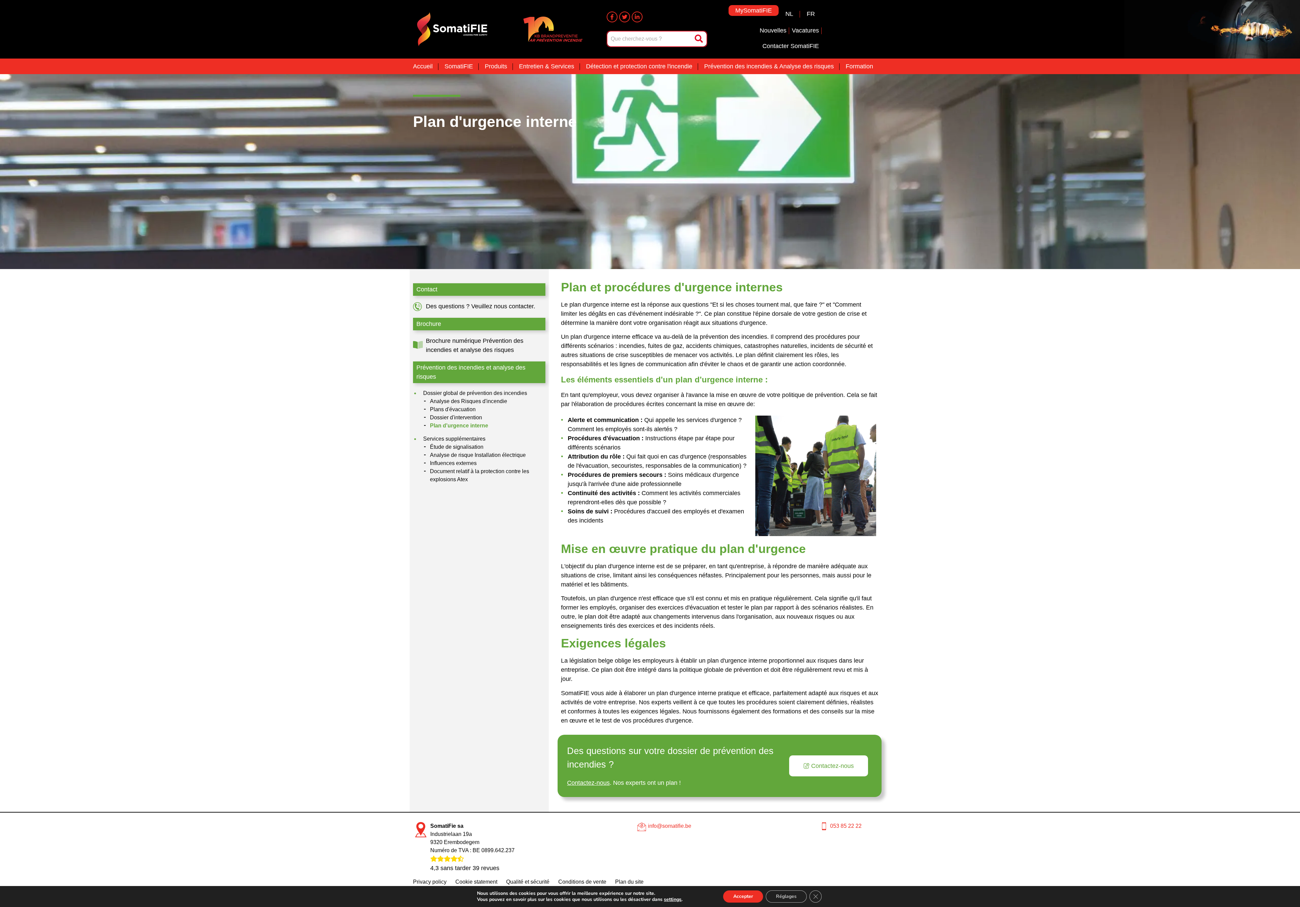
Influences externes (453, 463)
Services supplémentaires (454, 439)
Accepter (743, 896)
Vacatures (805, 30)
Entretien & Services (546, 66)
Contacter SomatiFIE (790, 46)
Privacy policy (430, 882)
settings (672, 900)
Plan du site (629, 882)
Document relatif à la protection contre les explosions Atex (479, 475)
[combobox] (649, 38)
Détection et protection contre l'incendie (639, 66)
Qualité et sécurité (527, 882)
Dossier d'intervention (456, 417)
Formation (859, 66)
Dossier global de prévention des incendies (475, 393)
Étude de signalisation (456, 447)
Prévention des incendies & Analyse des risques (769, 66)
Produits (496, 66)
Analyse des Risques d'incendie (468, 401)
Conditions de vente (582, 882)
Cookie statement (476, 882)
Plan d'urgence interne (459, 425)
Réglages (786, 896)
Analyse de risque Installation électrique (478, 455)
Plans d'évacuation (453, 409)
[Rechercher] (699, 38)
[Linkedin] (637, 17)
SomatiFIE (459, 66)
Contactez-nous (588, 782)
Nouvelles (773, 30)
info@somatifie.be (669, 826)
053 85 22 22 (846, 826)
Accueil (423, 66)
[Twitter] (624, 17)
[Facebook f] (612, 17)
